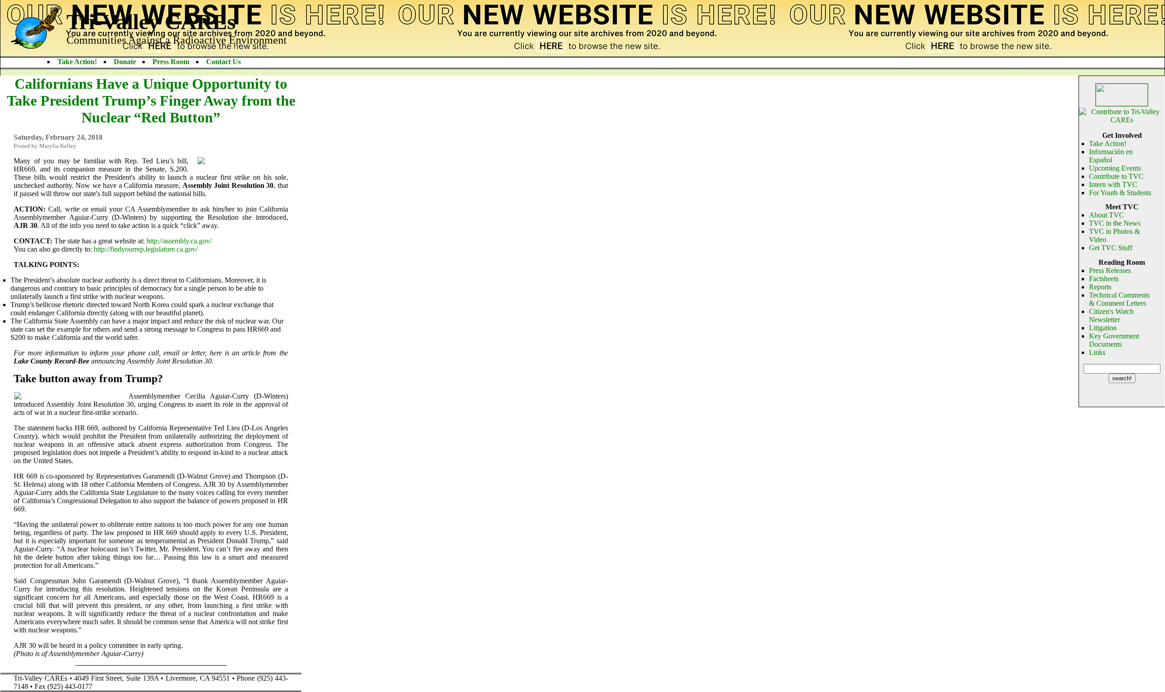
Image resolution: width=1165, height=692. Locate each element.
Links (1097, 352)
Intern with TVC (1113, 184)
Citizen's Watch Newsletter (1111, 315)
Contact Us (223, 62)
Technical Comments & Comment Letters (1119, 299)
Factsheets (1104, 279)
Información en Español (1111, 156)
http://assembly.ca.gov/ (179, 241)
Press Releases (1110, 270)
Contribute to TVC (1116, 176)
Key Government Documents (1114, 340)
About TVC (1106, 215)
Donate (125, 62)
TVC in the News (1114, 223)
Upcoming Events (1115, 168)
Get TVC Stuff (1110, 248)
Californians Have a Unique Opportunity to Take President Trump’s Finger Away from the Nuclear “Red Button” (151, 101)
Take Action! (77, 62)
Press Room (170, 62)
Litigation (1103, 328)
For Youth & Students (1120, 193)
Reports (1100, 287)
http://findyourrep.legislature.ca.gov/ (146, 249)
